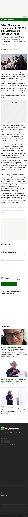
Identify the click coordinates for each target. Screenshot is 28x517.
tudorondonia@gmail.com (9, 444)
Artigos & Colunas (4, 489)
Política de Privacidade (5, 502)
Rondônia (4, 209)
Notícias (12, 209)
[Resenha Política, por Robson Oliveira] (14, 336)
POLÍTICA (2, 406)
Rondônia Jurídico (4, 495)
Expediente (3, 505)
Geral (2, 486)
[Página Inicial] (7, 19)
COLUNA (2, 345)
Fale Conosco (3, 508)
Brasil (3, 212)
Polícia (2, 492)
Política (20, 209)
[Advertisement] (14, 229)
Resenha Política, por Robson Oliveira (11, 347)
